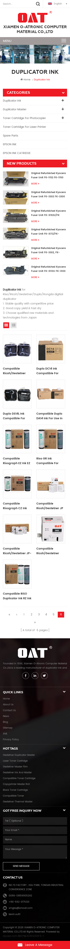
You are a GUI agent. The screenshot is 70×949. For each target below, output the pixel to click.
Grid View (6, 325)
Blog (5, 722)
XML (5, 734)
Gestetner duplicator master (19, 755)
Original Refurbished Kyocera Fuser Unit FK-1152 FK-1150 (48, 175)
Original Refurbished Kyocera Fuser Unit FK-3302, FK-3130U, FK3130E (48, 250)
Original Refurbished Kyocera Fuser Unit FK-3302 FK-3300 (48, 194)
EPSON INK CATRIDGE (17, 153)
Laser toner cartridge (15, 761)
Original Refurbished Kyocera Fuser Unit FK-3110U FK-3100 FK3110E (48, 269)
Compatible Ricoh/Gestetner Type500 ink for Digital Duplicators (16, 371)
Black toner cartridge (15, 790)
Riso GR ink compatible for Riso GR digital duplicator (47, 461)
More (34, 184)
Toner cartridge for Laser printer (24, 127)
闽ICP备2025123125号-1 (31, 936)
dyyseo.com (10, 936)
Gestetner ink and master (17, 772)
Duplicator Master (14, 109)
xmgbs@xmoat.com (20, 908)
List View (14, 325)
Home (27, 80)
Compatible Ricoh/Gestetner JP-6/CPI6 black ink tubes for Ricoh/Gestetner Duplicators (17, 551)
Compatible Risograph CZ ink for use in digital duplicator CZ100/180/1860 (15, 506)
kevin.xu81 (14, 914)
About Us (8, 704)
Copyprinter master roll (16, 784)
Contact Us (9, 710)
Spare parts (10, 135)
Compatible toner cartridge (19, 778)
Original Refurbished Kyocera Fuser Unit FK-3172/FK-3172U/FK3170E (48, 232)
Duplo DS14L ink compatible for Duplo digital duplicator (14, 416)
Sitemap (7, 728)
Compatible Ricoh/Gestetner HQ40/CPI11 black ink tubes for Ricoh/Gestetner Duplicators (48, 551)
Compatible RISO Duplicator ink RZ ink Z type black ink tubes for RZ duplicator (17, 596)
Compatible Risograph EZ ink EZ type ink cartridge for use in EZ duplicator (16, 461)
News (6, 716)
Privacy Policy (11, 739)
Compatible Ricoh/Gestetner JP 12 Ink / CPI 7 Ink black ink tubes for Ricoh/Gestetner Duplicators (49, 506)
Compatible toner (13, 796)
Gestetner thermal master (17, 802)
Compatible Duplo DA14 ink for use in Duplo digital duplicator (49, 416)
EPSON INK (9, 144)
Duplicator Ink (12, 100)
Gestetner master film (15, 767)
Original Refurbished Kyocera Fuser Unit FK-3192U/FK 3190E (48, 213)
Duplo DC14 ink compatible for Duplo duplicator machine (48, 371)
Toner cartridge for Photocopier (24, 118)
